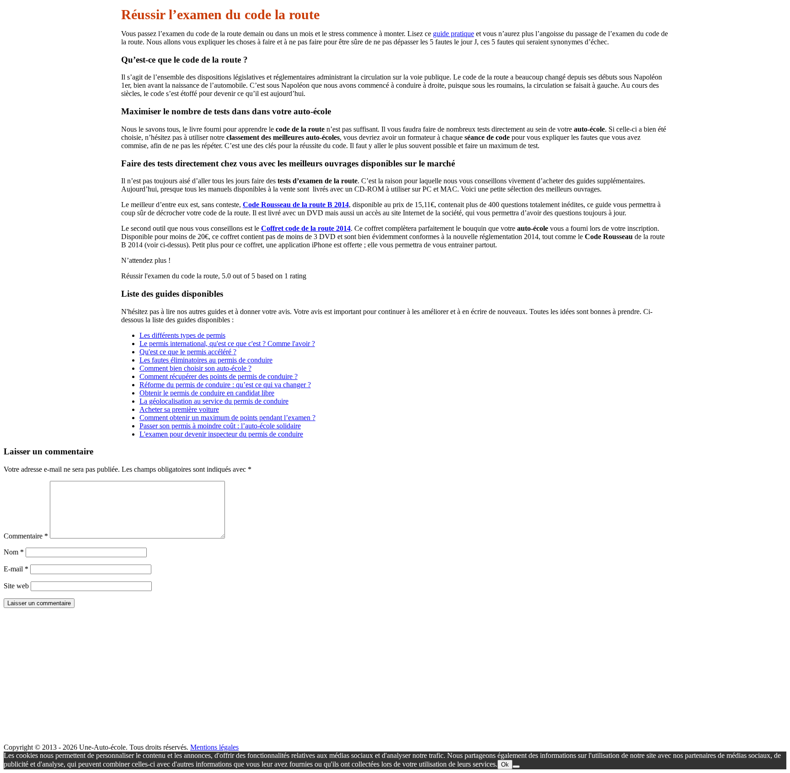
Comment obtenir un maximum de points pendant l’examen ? (227, 417)
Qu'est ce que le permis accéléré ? (187, 352)
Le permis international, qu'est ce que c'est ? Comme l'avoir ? (227, 343)
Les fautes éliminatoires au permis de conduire (205, 360)
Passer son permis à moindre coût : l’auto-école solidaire (220, 426)
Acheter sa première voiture (179, 409)
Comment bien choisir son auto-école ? (195, 368)
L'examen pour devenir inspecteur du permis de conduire (221, 434)
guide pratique (453, 33)
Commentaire (26, 536)
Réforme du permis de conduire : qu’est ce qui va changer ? (225, 385)
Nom (14, 552)
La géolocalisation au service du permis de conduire (213, 401)
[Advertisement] (278, 679)
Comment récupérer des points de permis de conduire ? (218, 376)
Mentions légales (214, 747)
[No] (516, 766)
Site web (16, 586)
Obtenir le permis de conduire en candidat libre (206, 393)
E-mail (16, 569)
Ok (505, 764)
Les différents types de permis (182, 335)
